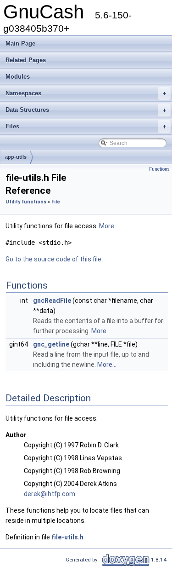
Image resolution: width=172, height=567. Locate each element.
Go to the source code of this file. (54, 259)
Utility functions (26, 202)
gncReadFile (52, 300)
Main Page (20, 43)
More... (108, 226)
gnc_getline (51, 344)
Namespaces (86, 93)
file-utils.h (67, 537)
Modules (18, 76)
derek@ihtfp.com (49, 494)
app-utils (16, 157)
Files (86, 126)
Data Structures (86, 109)
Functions (159, 169)
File (55, 202)
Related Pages (26, 60)
